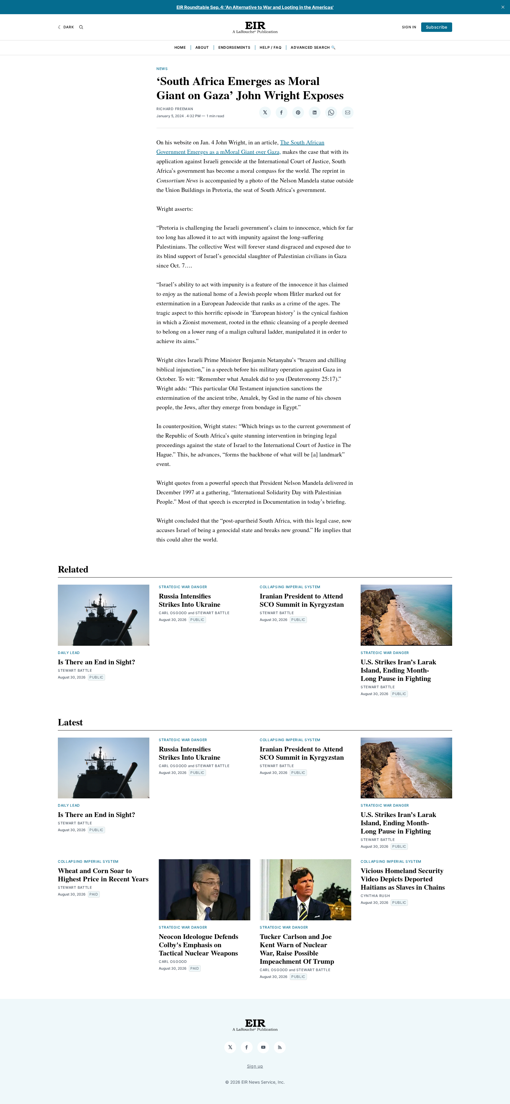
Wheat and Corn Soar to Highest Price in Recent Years (103, 874)
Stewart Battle (75, 670)
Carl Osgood (173, 613)
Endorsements (234, 47)
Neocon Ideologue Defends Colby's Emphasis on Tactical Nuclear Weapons (198, 944)
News (162, 68)
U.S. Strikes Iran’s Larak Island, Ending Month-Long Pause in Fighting (398, 669)
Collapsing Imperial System (290, 587)
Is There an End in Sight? (96, 661)
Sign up (255, 1066)
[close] (503, 7)
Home (180, 47)
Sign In (409, 27)
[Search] (81, 27)
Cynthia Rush (375, 895)
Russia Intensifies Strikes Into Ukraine (189, 600)
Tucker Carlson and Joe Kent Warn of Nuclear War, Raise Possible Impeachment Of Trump (297, 948)
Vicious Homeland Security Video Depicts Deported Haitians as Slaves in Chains (403, 878)
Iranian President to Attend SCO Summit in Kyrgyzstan (302, 600)
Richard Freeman (174, 109)
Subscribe (436, 27)
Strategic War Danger (183, 587)
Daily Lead (69, 652)
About (202, 47)
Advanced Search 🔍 (313, 47)
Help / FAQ (270, 47)
